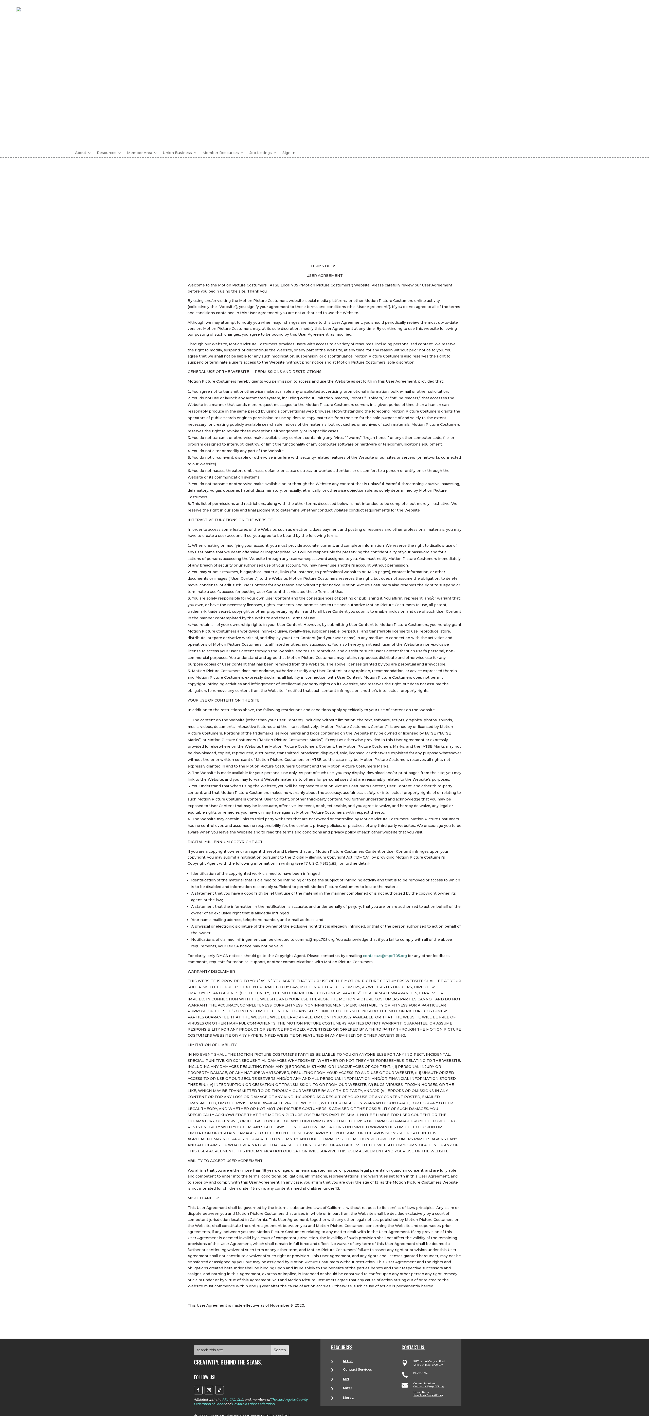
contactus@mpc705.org (385, 955)
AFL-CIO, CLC (232, 1400)
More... (348, 1398)
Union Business (177, 152)
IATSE (348, 1361)
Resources (106, 152)
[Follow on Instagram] (209, 1390)
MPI (346, 1379)
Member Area (139, 152)
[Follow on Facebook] (198, 1390)
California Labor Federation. (254, 1404)
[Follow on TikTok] (219, 1390)
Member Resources (221, 152)
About (80, 152)
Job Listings (260, 152)
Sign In (288, 152)
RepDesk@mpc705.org (428, 1395)
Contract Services (357, 1369)
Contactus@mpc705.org (428, 1386)
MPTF (347, 1388)
